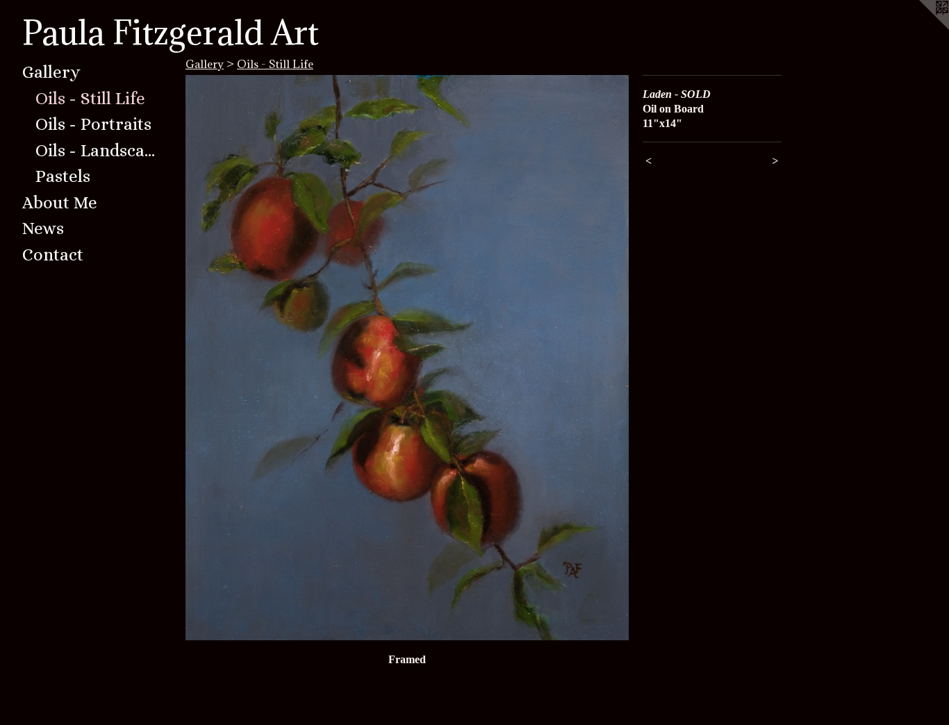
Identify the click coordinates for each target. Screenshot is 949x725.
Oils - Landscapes (98, 150)
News (43, 228)
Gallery (51, 72)
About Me (59, 202)
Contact (52, 254)
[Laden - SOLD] (407, 357)
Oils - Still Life (90, 98)
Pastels (62, 176)
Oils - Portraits (93, 124)
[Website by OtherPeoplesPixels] (921, 28)
